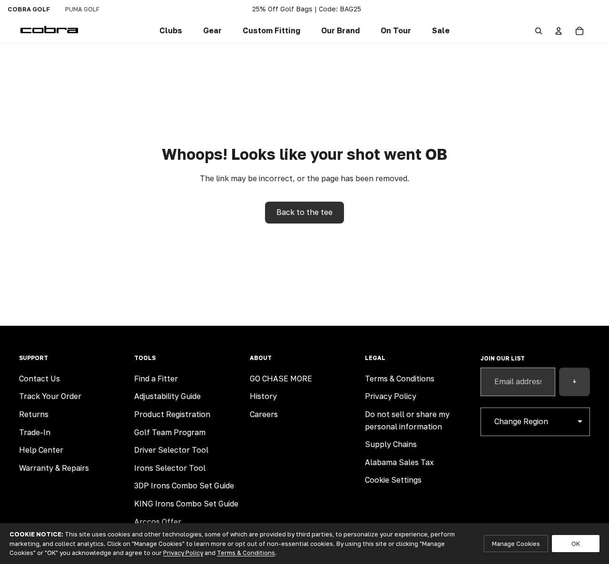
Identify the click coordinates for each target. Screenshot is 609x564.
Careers (264, 414)
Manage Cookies (516, 543)
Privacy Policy (390, 396)
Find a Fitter (156, 378)
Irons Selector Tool (170, 468)
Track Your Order (50, 396)
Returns (34, 414)
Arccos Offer (157, 521)
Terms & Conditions (399, 378)
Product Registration (172, 414)
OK (575, 543)
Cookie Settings (393, 480)
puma (82, 9)
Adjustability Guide (167, 396)
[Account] (558, 30)
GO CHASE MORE (281, 378)
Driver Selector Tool (171, 450)
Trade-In (34, 432)
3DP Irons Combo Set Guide (184, 485)
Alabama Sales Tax (399, 462)
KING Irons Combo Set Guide (186, 503)
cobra (29, 9)
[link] (171, 30)
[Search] (538, 30)
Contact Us (39, 378)
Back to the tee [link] (304, 212)
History (263, 396)
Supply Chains (391, 444)
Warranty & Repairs (54, 468)
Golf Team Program (170, 432)
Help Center (41, 450)
